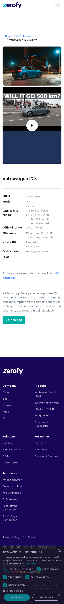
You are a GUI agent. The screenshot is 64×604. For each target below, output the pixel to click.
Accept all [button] (17, 597)
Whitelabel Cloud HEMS (45, 394)
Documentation (12, 486)
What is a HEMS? (12, 479)
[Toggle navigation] (57, 5)
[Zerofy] (12, 5)
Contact (8, 418)
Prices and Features (46, 456)
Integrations (42, 415)
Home (8, 36)
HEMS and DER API (45, 409)
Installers (8, 443)
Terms (31, 537)
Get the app (13, 320)
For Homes (41, 443)
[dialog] (32, 575)
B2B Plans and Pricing (47, 402)
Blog (5, 398)
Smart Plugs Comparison (10, 517)
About (6, 392)
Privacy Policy (11, 537)
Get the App (42, 449)
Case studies (10, 462)
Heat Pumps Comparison (10, 507)
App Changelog (12, 493)
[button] (32, 591)
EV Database (23, 36)
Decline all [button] (46, 597)
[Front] (13, 371)
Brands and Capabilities (41, 424)
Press (6, 412)
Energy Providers (12, 449)
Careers (7, 405)
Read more (30, 563)
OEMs (6, 456)
